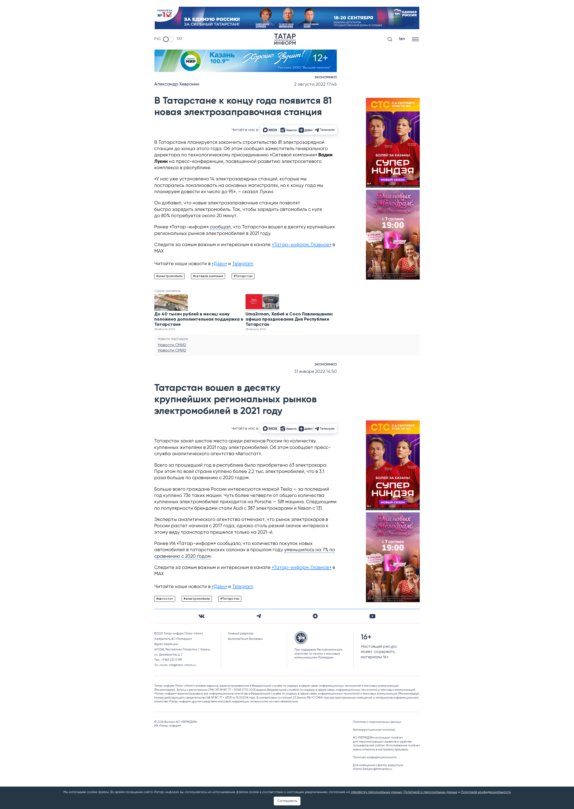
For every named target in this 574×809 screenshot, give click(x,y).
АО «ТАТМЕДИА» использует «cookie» (378, 737)
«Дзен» (219, 264)
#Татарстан (243, 276)
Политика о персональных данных (377, 722)
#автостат (164, 598)
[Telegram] (258, 616)
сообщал (220, 227)
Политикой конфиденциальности (486, 792)
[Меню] (416, 39)
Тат (179, 39)
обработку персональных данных (376, 792)
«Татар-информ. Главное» (301, 245)
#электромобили (169, 276)
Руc (157, 39)
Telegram (242, 264)
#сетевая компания (208, 276)
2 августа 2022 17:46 (315, 84)
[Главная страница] (285, 39)
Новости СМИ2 (172, 345)
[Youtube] (372, 616)
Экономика (325, 77)
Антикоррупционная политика (374, 729)
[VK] (201, 616)
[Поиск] (390, 39)
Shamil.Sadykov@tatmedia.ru (372, 769)
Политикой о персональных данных (430, 792)
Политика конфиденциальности (375, 757)
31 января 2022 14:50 (315, 371)
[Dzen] (315, 616)
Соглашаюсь (287, 800)
